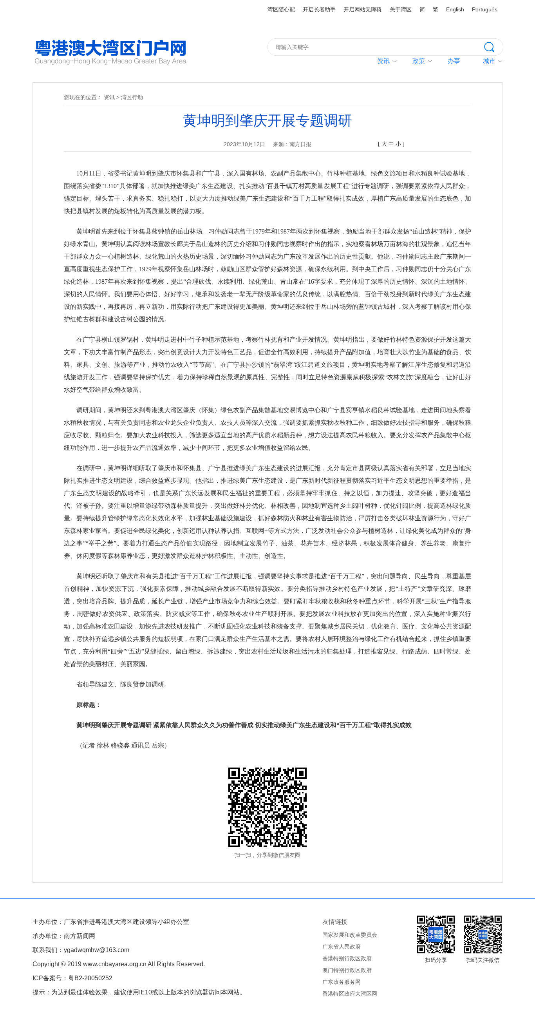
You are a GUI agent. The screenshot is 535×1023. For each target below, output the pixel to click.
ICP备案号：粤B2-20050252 (72, 978)
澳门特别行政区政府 (347, 970)
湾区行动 (132, 97)
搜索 (493, 46)
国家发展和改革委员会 (349, 935)
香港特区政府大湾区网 (349, 993)
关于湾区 (401, 9)
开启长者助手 (319, 9)
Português (484, 9)
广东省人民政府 (341, 946)
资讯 (383, 61)
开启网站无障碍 (362, 9)
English (455, 9)
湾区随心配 (281, 9)
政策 (418, 61)
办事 (454, 61)
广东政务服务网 (341, 982)
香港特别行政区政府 (347, 958)
